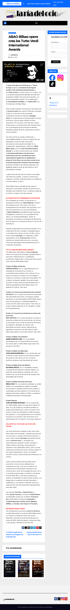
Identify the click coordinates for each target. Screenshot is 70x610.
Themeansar (48, 607)
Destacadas (12, 32)
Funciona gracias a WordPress (26, 607)
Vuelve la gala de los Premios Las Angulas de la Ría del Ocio (14, 534)
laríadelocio (14, 55)
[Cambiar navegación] (36, 23)
